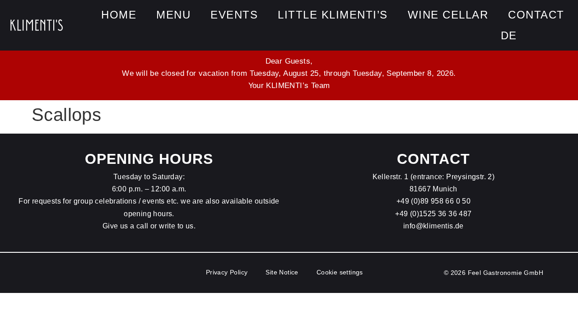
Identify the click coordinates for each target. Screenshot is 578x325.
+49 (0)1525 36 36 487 (433, 214)
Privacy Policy (227, 272)
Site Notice (282, 272)
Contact (536, 15)
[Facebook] (544, 36)
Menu (173, 15)
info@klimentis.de (433, 226)
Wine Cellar (448, 15)
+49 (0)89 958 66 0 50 (433, 201)
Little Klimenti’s (333, 15)
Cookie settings (340, 272)
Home (118, 15)
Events (234, 15)
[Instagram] (564, 36)
